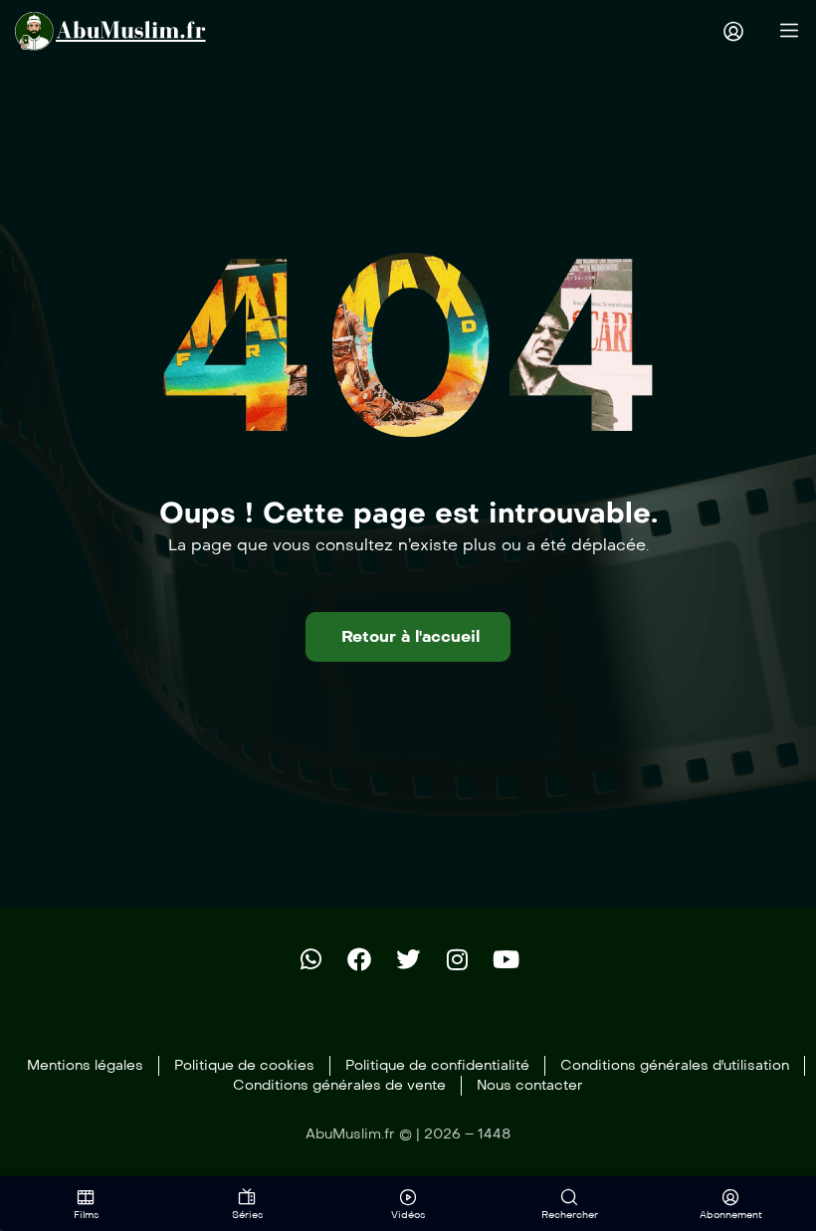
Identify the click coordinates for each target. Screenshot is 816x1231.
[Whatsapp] (310, 959)
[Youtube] (505, 959)
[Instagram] (457, 959)
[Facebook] (359, 959)
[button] (408, 637)
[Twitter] (408, 959)
